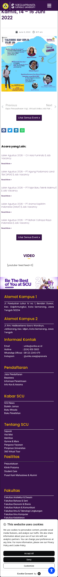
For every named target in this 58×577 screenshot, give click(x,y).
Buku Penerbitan (12, 413)
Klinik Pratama (11, 467)
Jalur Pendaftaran (13, 374)
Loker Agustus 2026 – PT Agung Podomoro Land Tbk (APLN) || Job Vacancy (27, 173)
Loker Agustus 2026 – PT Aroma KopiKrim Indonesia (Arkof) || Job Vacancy (23, 205)
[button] (3, 130)
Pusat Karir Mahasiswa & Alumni (20, 475)
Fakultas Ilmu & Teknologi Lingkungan (23, 511)
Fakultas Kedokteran (14, 517)
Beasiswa (9, 377)
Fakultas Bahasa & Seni (16, 500)
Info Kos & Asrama (13, 384)
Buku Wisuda (10, 409)
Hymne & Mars (11, 441)
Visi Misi (8, 434)
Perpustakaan (11, 463)
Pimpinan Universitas (14, 448)
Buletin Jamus (11, 406)
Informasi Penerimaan (15, 381)
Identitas (8, 438)
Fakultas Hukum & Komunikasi (19, 507)
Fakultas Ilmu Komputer (16, 514)
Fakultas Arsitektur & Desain (18, 497)
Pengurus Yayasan (13, 444)
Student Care (10, 471)
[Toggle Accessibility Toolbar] (51, 570)
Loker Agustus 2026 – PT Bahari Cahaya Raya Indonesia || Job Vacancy (26, 221)
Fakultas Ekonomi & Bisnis (17, 504)
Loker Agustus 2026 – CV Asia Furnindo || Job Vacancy (26, 157)
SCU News (9, 403)
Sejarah (8, 431)
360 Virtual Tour (12, 451)
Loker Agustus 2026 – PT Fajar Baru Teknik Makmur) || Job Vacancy (29, 189)
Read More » (6, 163)
